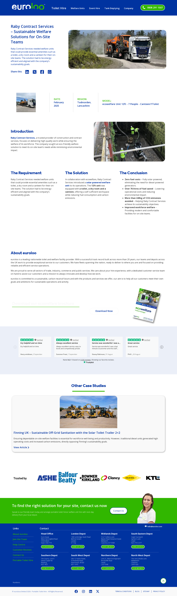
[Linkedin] (90, 591)
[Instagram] (83, 591)
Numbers (16, 582)
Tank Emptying (111, 8)
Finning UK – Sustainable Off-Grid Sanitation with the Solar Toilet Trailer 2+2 (67, 433)
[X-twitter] (97, 591)
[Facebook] (76, 591)
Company (128, 8)
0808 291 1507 (155, 7)
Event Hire (94, 8)
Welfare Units (78, 8)
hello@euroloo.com (154, 526)
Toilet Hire (58, 8)
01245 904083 (47, 547)
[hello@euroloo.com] (146, 526)
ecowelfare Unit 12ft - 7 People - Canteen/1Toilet (130, 104)
